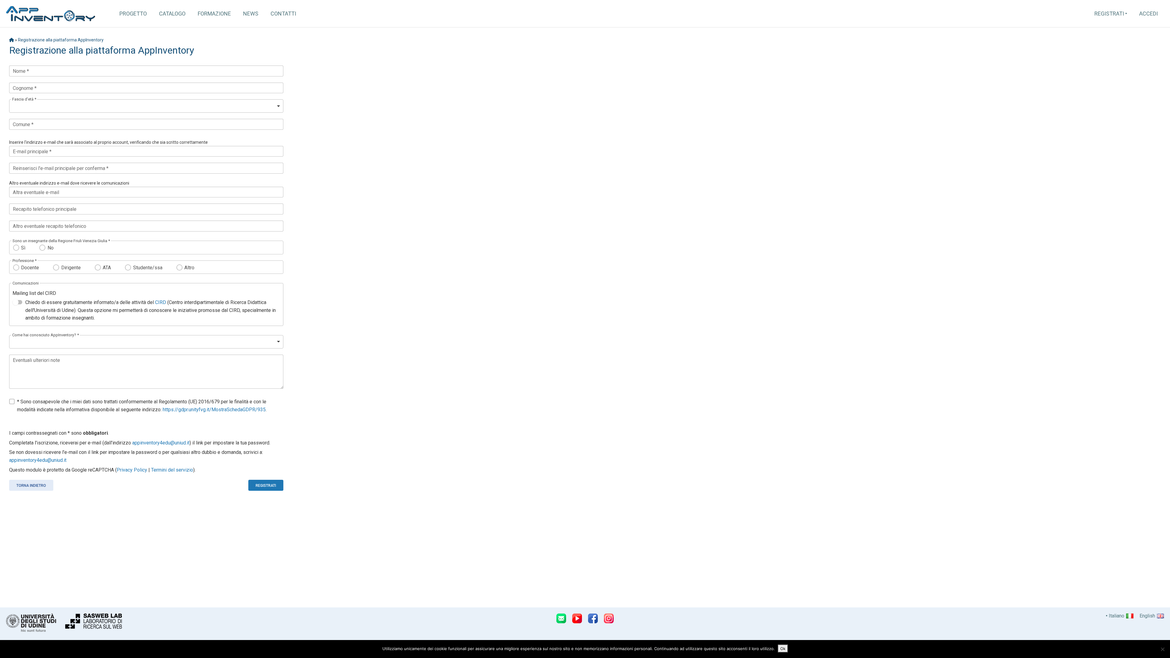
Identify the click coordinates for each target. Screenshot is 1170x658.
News (250, 13)
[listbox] (146, 106)
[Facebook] (593, 618)
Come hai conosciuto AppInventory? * (45, 335)
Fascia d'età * (24, 99)
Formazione (214, 13)
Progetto (133, 13)
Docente (30, 268)
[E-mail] (561, 618)
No (50, 248)
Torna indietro (31, 485)
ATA (107, 268)
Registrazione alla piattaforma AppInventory (61, 39)
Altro (189, 268)
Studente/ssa (147, 268)
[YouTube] (577, 618)
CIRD (160, 302)
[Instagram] (609, 618)
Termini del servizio (172, 470)
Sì (23, 248)
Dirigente (70, 268)
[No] (1162, 649)
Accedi (1148, 13)
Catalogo (172, 13)
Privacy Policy (132, 470)
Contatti (283, 13)
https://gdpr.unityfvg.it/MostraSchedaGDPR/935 (214, 409)
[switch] (17, 302)
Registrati (1109, 13)
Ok (782, 648)
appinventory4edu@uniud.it (161, 443)
